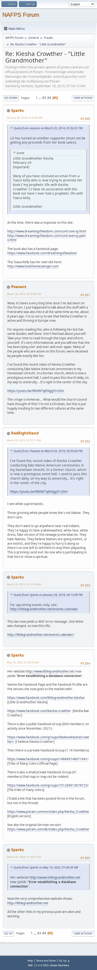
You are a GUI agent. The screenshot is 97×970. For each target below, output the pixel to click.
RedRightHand (25, 433)
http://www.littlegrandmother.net (50, 671)
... (40, 98)
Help (30, 960)
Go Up (8, 933)
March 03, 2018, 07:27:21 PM (24, 440)
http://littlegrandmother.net (27, 903)
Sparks (17, 110)
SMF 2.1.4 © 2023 (38, 965)
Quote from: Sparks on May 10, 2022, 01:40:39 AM (46, 867)
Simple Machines (59, 965)
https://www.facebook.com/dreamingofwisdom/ (42, 253)
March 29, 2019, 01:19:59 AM (24, 584)
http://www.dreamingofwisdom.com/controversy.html (46, 231)
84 (49, 98)
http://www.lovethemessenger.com (33, 266)
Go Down (10, 98)
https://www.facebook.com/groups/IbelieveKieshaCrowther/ (48, 739)
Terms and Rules (46, 960)
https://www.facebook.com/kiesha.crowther (39, 711)
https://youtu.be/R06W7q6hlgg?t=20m (35, 391)
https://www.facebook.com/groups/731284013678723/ (48, 785)
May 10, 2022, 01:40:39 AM (23, 662)
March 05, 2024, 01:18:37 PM (24, 857)
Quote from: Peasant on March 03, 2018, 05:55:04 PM (48, 451)
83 (44, 98)
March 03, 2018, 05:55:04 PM (24, 294)
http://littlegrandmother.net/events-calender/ (40, 635)
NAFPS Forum (20, 15)
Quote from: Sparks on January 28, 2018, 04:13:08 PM (48, 595)
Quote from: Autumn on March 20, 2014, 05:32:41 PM (48, 128)
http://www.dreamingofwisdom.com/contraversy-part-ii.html (46, 238)
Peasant (18, 286)
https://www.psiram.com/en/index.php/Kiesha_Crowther (48, 812)
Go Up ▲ (64, 960)
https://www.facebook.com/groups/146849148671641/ (48, 759)
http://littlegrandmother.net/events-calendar (44, 609)
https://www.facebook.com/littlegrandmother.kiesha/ (46, 698)
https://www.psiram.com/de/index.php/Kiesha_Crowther (48, 829)
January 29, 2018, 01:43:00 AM (25, 117)
